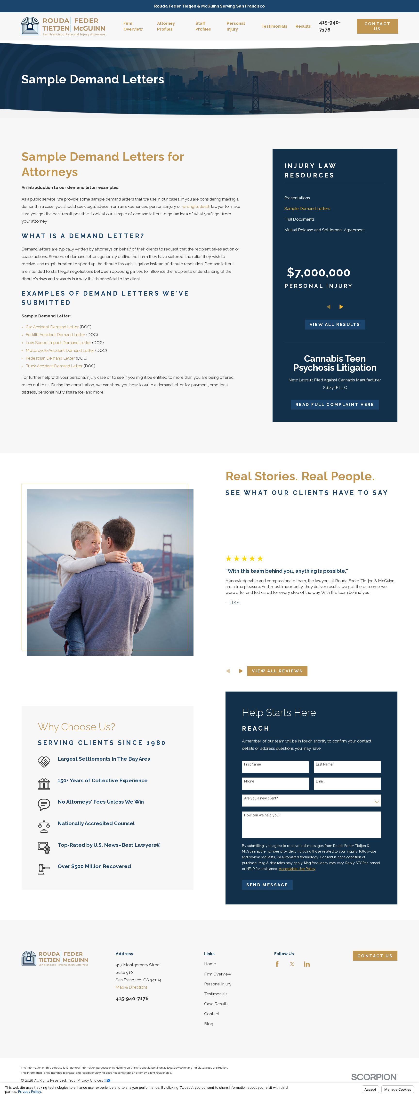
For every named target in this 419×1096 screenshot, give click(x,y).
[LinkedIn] (307, 964)
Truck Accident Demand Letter (54, 365)
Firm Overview (217, 974)
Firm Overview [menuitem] (133, 26)
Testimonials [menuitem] (274, 26)
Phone (249, 781)
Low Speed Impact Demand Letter (58, 342)
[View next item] (341, 307)
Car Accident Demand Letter (52, 326)
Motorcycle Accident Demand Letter (60, 350)
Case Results (216, 1003)
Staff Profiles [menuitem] (203, 26)
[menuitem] (335, 198)
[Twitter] (292, 964)
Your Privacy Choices (86, 1080)
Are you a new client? (261, 798)
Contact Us (377, 26)
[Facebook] (277, 964)
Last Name (324, 764)
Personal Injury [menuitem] (236, 26)
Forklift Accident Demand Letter (55, 334)
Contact (211, 1013)
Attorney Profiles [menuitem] (166, 26)
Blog (208, 1023)
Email (320, 781)
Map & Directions (132, 987)
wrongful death (196, 206)
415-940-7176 (132, 998)
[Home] (63, 26)
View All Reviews (277, 671)
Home (210, 963)
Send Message (267, 884)
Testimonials (215, 993)
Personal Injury (217, 984)
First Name (252, 764)
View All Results (335, 324)
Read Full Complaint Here (335, 404)
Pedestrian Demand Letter (50, 358)
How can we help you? (262, 815)
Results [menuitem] (303, 26)
